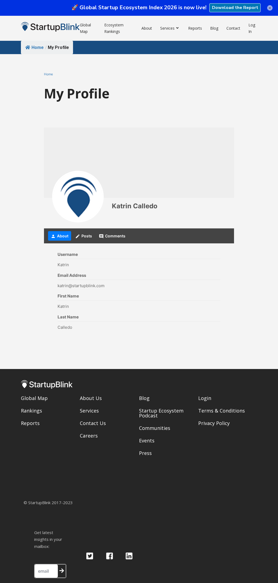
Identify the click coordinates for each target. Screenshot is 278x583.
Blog (214, 28)
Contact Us (93, 423)
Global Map (85, 28)
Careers (89, 435)
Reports (195, 28)
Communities (154, 428)
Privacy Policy (214, 423)
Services (167, 28)
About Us (91, 398)
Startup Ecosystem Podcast (161, 413)
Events (146, 440)
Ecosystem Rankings (114, 28)
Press (145, 453)
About (146, 28)
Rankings (31, 410)
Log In (251, 28)
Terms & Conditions (221, 410)
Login (204, 398)
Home (37, 47)
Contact (233, 28)
